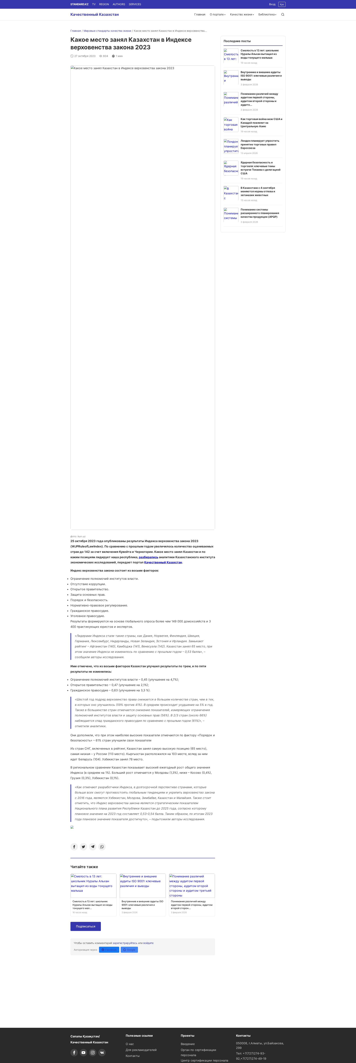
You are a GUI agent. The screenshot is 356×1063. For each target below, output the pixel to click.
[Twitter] (83, 846)
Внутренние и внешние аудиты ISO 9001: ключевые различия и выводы (261, 75)
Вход (272, 4)
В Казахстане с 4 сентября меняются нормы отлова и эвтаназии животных (258, 191)
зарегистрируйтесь (125, 942)
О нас (130, 1044)
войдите (148, 942)
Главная (199, 14)
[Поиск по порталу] (283, 14)
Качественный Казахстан (94, 14)
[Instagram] (92, 1052)
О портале (217, 14)
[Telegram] (92, 846)
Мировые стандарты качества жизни (107, 30)
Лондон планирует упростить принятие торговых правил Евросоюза (260, 144)
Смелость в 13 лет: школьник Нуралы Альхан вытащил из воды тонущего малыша (260, 54)
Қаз (282, 4)
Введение (188, 1044)
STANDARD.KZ (79, 4)
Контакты (133, 1056)
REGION (104, 4)
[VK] (102, 1052)
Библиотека (266, 14)
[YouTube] (83, 1052)
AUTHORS (119, 4)
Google (131, 949)
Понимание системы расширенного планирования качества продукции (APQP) (260, 213)
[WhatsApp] (102, 846)
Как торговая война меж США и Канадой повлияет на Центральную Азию (261, 122)
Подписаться (85, 926)
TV (93, 4)
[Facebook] (74, 846)
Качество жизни (241, 14)
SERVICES (135, 4)
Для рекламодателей (141, 1050)
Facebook (111, 949)
